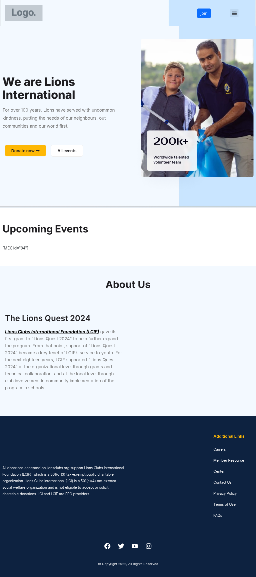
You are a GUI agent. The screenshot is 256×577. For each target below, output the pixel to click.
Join (204, 13)
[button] (234, 13)
